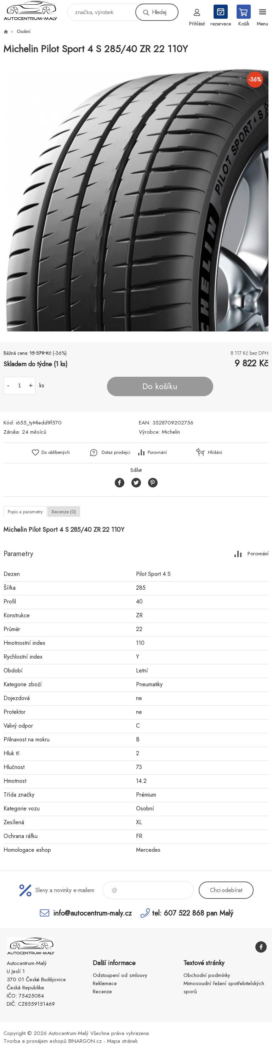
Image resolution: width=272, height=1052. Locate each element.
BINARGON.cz (85, 1041)
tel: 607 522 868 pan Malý (192, 913)
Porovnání (157, 452)
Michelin (171, 432)
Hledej (159, 12)
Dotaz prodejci (116, 452)
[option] (136, 199)
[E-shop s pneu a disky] (6, 31)
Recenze (102, 991)
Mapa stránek (122, 1041)
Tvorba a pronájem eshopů (35, 1041)
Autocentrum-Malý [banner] (35, 10)
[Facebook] (261, 947)
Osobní (23, 31)
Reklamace (105, 983)
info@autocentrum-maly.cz (92, 913)
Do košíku (159, 386)
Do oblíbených (55, 452)
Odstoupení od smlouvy (120, 975)
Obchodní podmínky (206, 975)
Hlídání (215, 452)
